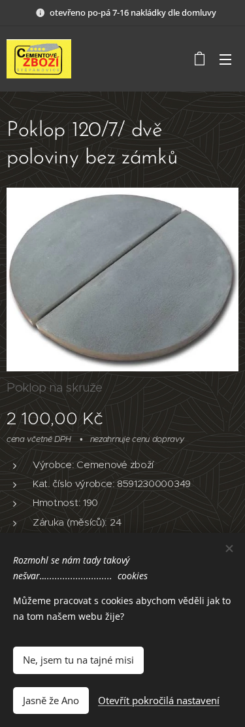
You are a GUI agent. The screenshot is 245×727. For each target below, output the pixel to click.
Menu (225, 59)
